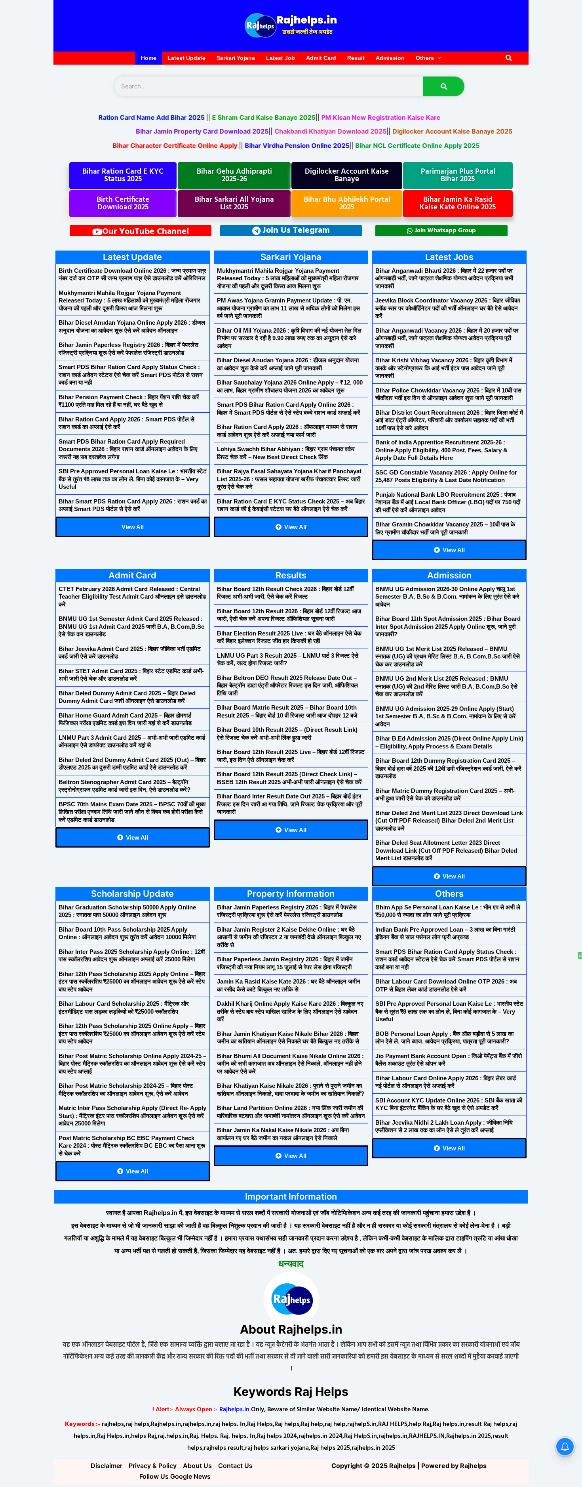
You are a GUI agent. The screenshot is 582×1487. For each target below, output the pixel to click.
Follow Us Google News (175, 1476)
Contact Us (235, 1466)
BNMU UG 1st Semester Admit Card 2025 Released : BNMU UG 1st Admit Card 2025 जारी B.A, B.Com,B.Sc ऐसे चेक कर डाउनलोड (131, 626)
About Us (197, 1466)
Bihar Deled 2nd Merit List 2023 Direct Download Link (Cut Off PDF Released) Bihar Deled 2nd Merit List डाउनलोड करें (449, 821)
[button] (509, 58)
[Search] (443, 86)
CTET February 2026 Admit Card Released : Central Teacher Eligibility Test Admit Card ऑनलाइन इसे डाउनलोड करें (132, 597)
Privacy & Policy (153, 1466)
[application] (437, 58)
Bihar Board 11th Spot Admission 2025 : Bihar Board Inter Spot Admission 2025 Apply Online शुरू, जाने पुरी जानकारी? (448, 626)
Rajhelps (473, 1466)
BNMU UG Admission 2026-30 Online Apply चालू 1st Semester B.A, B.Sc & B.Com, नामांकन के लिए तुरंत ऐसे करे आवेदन (447, 597)
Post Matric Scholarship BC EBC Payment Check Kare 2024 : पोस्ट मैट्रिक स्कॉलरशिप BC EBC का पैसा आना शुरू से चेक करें (132, 1146)
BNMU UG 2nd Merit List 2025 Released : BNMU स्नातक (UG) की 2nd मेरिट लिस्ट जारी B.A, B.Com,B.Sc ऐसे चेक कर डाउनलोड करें (446, 686)
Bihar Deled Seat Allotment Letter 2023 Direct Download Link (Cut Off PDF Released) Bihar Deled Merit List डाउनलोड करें (446, 850)
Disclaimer (106, 1466)
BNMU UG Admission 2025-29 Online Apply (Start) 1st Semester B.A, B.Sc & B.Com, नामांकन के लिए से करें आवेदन (445, 716)
